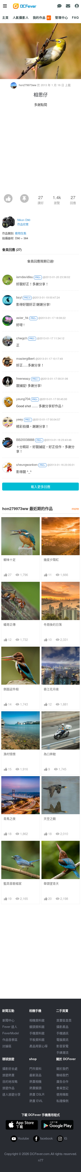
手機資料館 (36, 1033)
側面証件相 (11, 689)
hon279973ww (27, 85)
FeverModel (10, 1033)
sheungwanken (27, 464)
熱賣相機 (35, 1081)
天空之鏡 (50, 819)
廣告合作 (62, 1081)
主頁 (5, 17)
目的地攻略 (9, 1081)
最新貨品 (35, 1075)
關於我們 (62, 1068)
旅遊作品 (8, 1088)
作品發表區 (9, 1039)
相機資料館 (36, 1020)
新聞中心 (8, 1020)
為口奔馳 (50, 754)
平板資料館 (36, 1039)
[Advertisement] (40, 151)
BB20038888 (25, 439)
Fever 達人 (9, 1026)
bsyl (19, 297)
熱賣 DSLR (36, 1094)
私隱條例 (62, 1101)
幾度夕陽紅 (51, 560)
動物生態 (20, 233)
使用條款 (62, 1094)
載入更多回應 (40, 486)
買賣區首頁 (63, 1020)
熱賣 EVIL (36, 1101)
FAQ (75, 17)
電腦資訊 (62, 1039)
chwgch (21, 338)
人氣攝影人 (21, 17)
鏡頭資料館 (36, 1026)
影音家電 (62, 1046)
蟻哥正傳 (9, 624)
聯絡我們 (62, 1075)
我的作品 (42, 17)
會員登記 (62, 1088)
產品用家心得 (38, 1046)
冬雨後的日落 (53, 624)
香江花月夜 (51, 689)
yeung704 (23, 398)
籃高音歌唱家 (12, 883)
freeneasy (23, 378)
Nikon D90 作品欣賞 (23, 222)
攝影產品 (62, 1026)
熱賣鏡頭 (35, 1088)
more (75, 508)
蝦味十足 (9, 560)
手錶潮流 (62, 1052)
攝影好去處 (9, 1068)
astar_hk (22, 317)
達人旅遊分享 (11, 1094)
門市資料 (35, 1068)
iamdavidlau (24, 276)
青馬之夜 (9, 819)
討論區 (6, 1046)
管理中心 (61, 17)
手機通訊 (62, 1033)
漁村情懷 (9, 754)
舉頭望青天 (51, 883)
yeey (19, 419)
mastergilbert (25, 358)
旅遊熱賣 (8, 1075)
